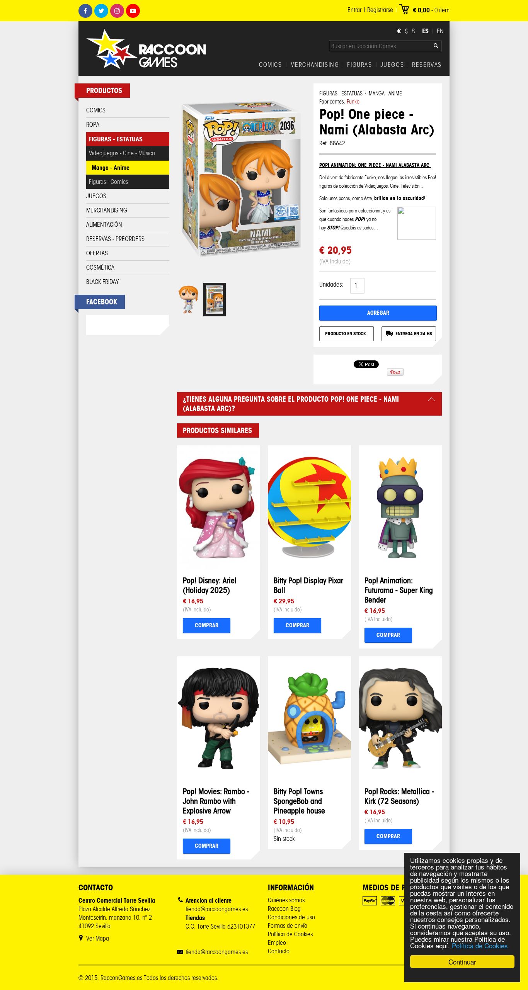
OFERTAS (97, 253)
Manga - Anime (110, 168)
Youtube (133, 11)
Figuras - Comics (108, 181)
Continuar (462, 961)
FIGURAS (359, 65)
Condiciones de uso (291, 917)
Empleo (277, 942)
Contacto (279, 951)
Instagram (117, 11)
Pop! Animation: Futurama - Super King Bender (398, 590)
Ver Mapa (97, 938)
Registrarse (380, 10)
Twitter (101, 11)
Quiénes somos (286, 900)
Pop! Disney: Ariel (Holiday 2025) (210, 585)
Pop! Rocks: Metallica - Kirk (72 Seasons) (399, 796)
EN (440, 31)
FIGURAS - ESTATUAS (116, 139)
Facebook (85, 11)
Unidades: (331, 284)
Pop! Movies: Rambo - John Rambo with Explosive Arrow (216, 800)
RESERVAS (427, 65)
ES (425, 31)
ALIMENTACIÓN (104, 224)
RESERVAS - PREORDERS (115, 239)
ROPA (92, 124)
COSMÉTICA (100, 267)
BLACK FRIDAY (102, 281)
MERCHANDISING (314, 65)
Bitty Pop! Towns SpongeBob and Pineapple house (299, 800)
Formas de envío (287, 925)
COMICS (270, 65)
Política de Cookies (480, 945)
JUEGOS (392, 65)
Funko (353, 101)
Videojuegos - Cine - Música (122, 153)
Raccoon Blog (284, 908)
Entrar (354, 10)
